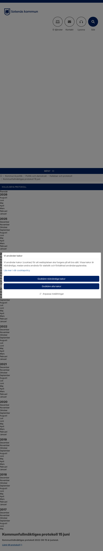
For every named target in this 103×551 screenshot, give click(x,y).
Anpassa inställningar (53, 293)
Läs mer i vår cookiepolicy (17, 270)
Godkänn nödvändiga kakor (51, 278)
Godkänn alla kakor (51, 286)
